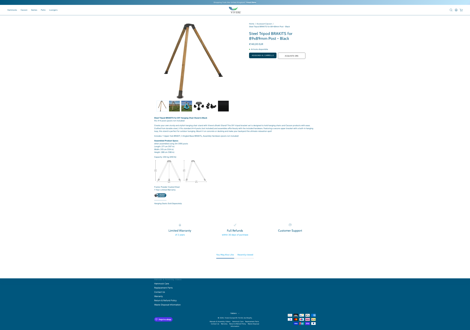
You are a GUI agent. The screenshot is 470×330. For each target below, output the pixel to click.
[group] (235, 2)
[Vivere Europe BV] (235, 10)
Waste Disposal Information (167, 305)
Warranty (158, 296)
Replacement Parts (163, 288)
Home (251, 24)
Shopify (249, 318)
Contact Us (159, 292)
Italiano (233, 313)
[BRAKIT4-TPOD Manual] (160, 196)
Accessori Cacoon (264, 24)
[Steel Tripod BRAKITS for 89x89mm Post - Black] (162, 106)
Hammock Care (161, 283)
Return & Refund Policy (165, 300)
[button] (12, 10)
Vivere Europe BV (231, 318)
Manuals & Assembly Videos (168, 279)
